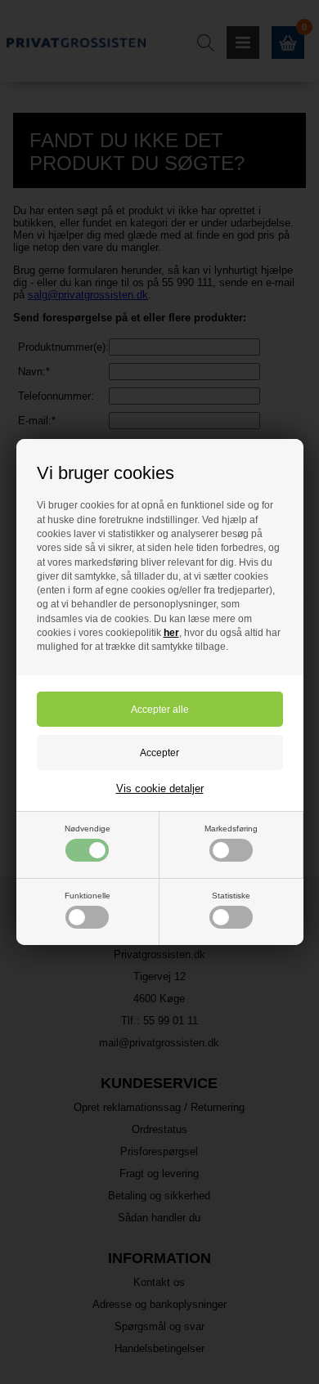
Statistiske (231, 895)
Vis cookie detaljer (160, 788)
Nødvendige (87, 828)
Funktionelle (87, 895)
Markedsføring (231, 828)
